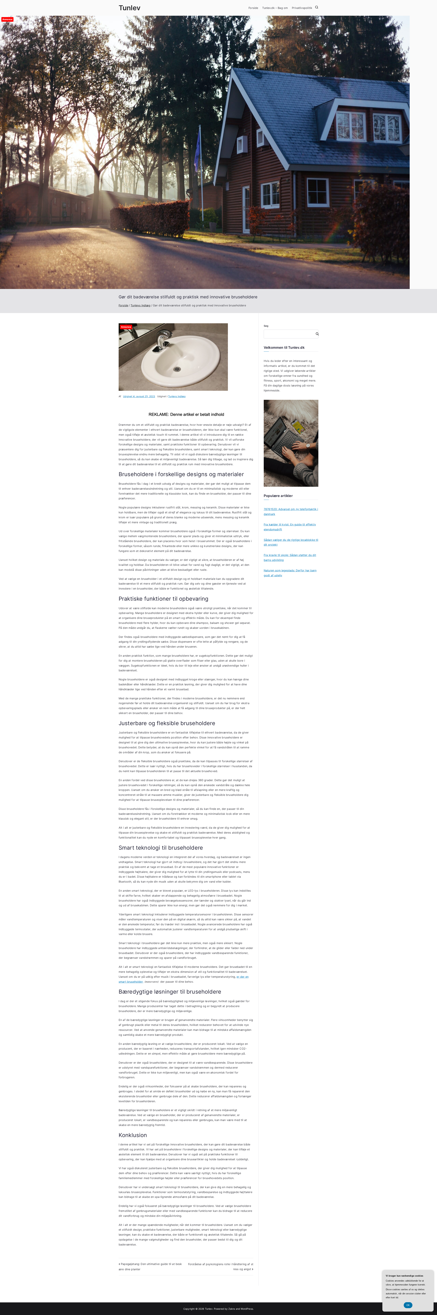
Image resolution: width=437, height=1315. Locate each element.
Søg (266, 325)
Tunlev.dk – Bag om (275, 8)
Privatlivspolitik (302, 8)
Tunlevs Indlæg (177, 396)
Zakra (231, 1308)
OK (408, 1305)
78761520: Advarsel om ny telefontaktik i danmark (291, 511)
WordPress (247, 1308)
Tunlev (129, 8)
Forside (253, 8)
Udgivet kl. (139, 396)
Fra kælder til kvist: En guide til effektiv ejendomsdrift (290, 527)
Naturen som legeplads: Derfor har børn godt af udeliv (290, 573)
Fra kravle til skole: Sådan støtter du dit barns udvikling (290, 557)
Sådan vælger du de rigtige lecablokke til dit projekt (291, 542)
